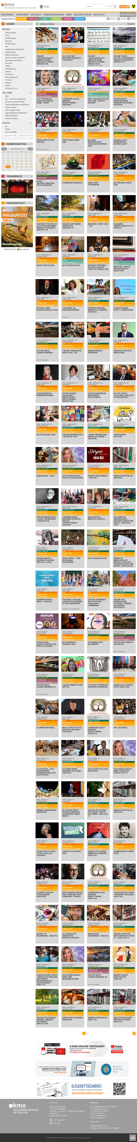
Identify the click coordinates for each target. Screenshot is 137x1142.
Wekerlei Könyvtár (11, 116)
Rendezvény (21, 19)
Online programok (11, 77)
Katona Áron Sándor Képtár (14, 102)
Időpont (6, 123)
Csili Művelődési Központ (58, 1115)
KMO (7, 96)
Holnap (7, 129)
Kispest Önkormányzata (57, 1107)
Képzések (68, 19)
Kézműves (8, 63)
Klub (45, 19)
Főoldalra (131, 24)
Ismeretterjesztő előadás (13, 60)
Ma (6, 126)
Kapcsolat (99, 14)
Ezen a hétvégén (11, 132)
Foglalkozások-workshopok (14, 49)
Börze (7, 35)
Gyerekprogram (10, 52)
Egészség (8, 41)
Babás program (10, 33)
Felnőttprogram (10, 44)
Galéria (123, 19)
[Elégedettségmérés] (82, 1089)
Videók (133, 19)
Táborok (56, 19)
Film (6, 46)
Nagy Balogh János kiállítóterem (16, 113)
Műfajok (6, 29)
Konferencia (9, 74)
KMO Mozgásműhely (12, 110)
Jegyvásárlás (128, 14)
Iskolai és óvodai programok (15, 58)
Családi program (10, 38)
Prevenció (80, 19)
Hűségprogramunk (53, 14)
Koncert (8, 72)
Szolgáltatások (82, 14)
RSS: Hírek (57, 1123)
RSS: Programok (59, 1120)
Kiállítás (7, 66)
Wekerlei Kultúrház (11, 118)
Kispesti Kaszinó (10, 107)
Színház (7, 85)
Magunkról (7, 14)
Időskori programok (12, 55)
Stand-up (8, 83)
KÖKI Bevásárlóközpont (57, 1109)
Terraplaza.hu (54, 1113)
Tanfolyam (33, 19)
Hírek (69, 14)
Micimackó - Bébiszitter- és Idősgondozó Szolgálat (67, 1111)
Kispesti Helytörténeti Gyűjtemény (17, 104)
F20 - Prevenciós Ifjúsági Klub (15, 99)
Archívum (109, 6)
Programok (22, 14)
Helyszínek (7, 93)
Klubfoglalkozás (10, 69)
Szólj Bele (36, 14)
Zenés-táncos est (11, 88)
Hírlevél (112, 19)
